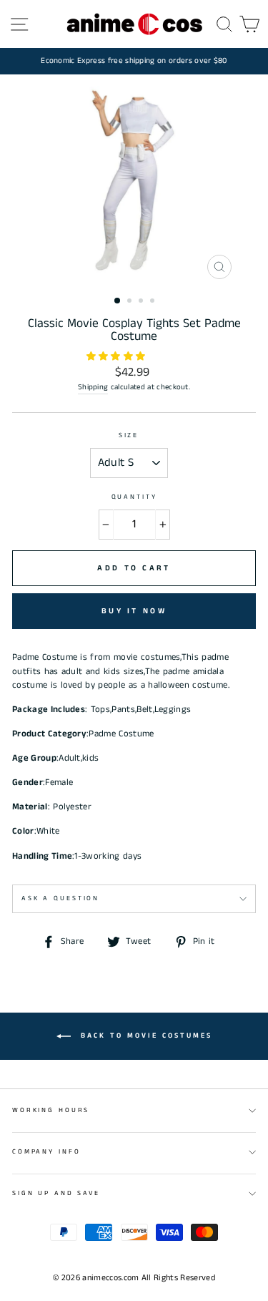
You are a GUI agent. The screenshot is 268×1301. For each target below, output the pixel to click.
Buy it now (134, 611)
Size (129, 435)
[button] (117, 356)
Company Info (46, 1151)
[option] (134, 61)
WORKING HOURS (50, 1110)
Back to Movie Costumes (144, 1036)
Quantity (134, 497)
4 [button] (153, 302)
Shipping (93, 387)
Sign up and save (56, 1193)
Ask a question (60, 898)
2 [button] (130, 302)
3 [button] (142, 302)
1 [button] (117, 301)
